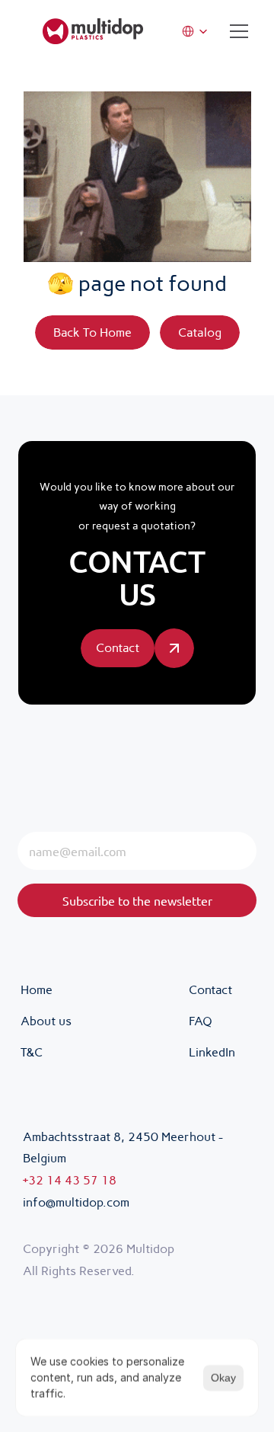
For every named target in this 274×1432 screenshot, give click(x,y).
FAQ (200, 1021)
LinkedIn (212, 1052)
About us (46, 1021)
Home (37, 990)
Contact (210, 990)
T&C (33, 1052)
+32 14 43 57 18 (69, 1180)
